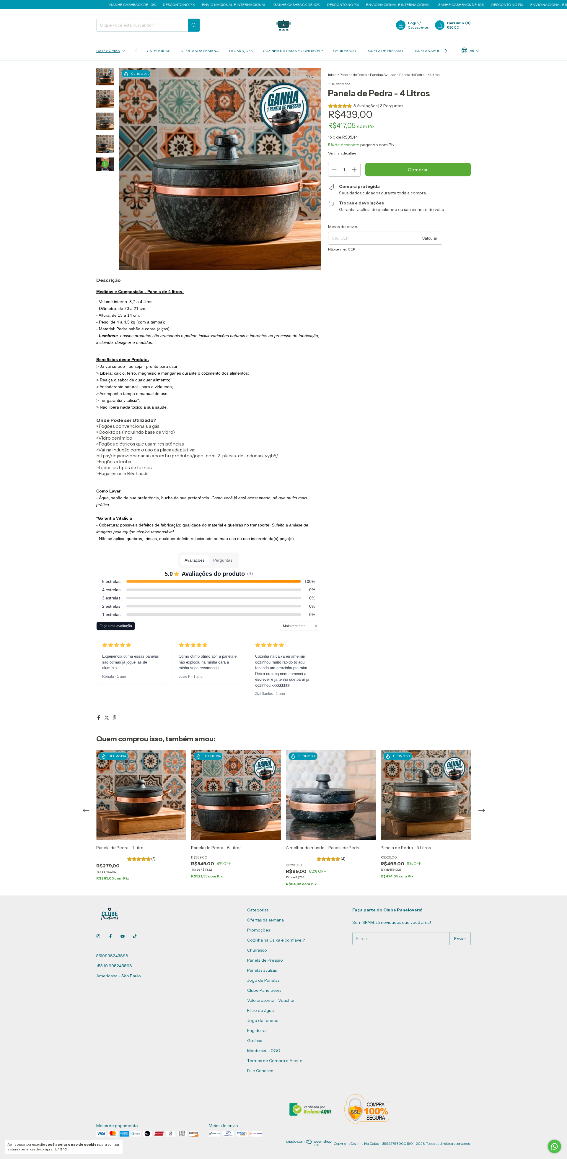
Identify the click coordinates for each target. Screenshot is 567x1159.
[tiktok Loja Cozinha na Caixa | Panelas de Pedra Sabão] (135, 936)
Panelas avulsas (430, 50)
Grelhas (254, 1040)
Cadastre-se (418, 27)
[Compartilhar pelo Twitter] (107, 718)
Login (413, 23)
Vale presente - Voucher (271, 1000)
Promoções (240, 50)
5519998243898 (112, 955)
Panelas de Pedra (353, 74)
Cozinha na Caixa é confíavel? (293, 50)
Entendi (61, 1149)
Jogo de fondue (262, 1020)
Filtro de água (260, 1010)
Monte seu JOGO (263, 1050)
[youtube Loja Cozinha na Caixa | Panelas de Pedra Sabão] (122, 936)
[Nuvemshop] (309, 1145)
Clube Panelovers (264, 990)
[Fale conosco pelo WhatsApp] (554, 1146)
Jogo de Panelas (263, 980)
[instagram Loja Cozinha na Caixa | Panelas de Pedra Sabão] (98, 936)
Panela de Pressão (384, 50)
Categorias (108, 50)
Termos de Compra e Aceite (274, 1060)
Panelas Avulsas (383, 74)
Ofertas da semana (199, 50)
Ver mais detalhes (342, 153)
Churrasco (344, 50)
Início (332, 74)
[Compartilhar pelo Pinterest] (114, 718)
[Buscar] (194, 25)
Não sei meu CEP (341, 249)
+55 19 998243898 (114, 965)
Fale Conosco (260, 1070)
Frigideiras (257, 1030)
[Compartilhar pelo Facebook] (99, 718)
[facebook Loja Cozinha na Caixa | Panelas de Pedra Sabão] (110, 936)
